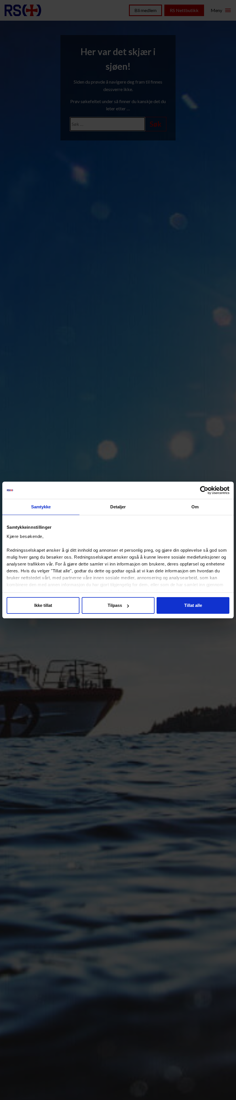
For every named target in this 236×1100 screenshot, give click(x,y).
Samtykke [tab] (41, 506)
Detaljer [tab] (118, 506)
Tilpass (115, 605)
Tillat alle (193, 605)
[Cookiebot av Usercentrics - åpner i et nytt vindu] (204, 490)
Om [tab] (195, 506)
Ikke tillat (43, 605)
